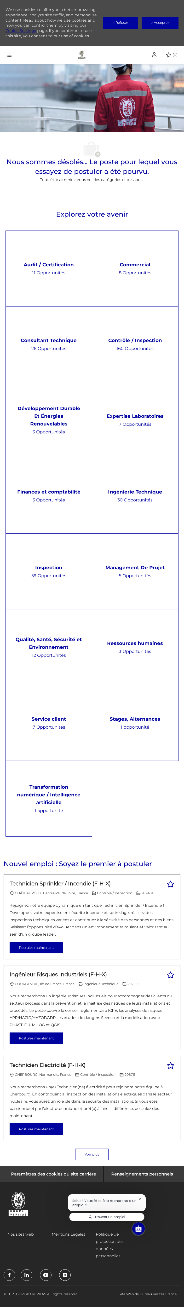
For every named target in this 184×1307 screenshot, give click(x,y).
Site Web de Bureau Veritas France (148, 1294)
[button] (154, 54)
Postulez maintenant (36, 947)
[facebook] (9, 1275)
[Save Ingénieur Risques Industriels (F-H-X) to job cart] (170, 975)
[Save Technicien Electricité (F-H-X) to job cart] (170, 1065)
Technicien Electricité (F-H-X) (48, 1065)
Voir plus (92, 1154)
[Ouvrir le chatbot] (138, 1228)
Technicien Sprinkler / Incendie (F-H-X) (60, 883)
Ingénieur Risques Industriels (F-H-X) (58, 974)
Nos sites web (20, 1234)
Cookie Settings (21, 30)
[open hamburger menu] (9, 55)
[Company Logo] (82, 54)
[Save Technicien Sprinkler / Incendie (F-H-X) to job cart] (170, 884)
